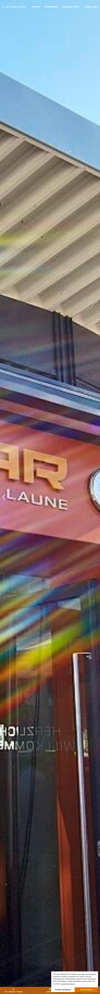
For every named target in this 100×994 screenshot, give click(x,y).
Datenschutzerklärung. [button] (67, 984)
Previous (3, 497)
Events (36, 6)
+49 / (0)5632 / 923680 (15, 7)
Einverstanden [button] (86, 990)
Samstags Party (71, 6)
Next (96, 497)
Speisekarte (50, 6)
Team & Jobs (91, 6)
